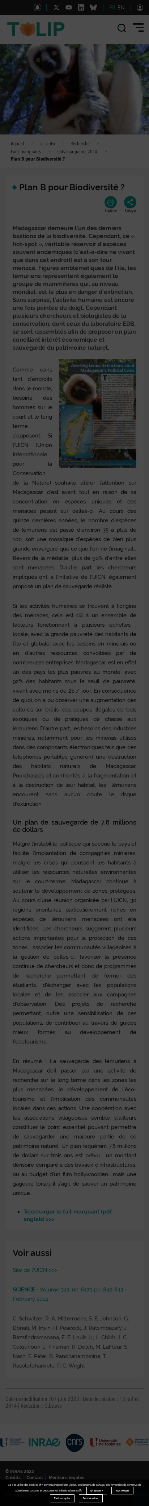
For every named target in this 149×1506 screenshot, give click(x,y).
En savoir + (96, 1490)
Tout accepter (62, 1498)
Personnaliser (91, 1498)
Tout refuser (122, 1490)
